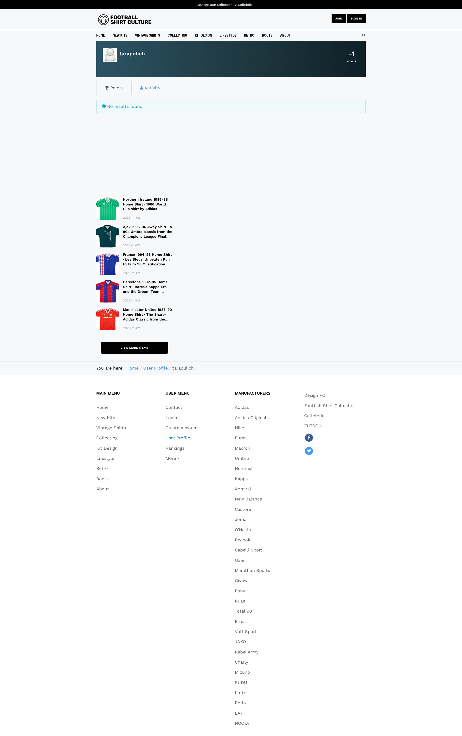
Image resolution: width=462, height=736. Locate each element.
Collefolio (245, 4)
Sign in (356, 18)
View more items (134, 347)
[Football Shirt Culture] (124, 20)
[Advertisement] (134, 152)
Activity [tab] (151, 87)
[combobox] (364, 35)
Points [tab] (116, 87)
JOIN (338, 18)
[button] (182, 458)
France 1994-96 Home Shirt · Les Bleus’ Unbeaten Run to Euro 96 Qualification (147, 259)
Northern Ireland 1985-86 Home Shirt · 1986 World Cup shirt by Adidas (145, 204)
